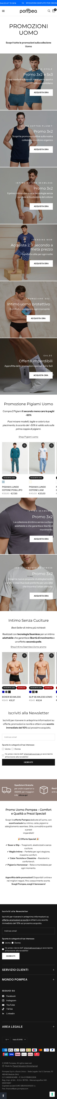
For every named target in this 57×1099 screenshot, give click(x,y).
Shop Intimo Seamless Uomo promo (28, 647)
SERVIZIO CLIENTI (15, 969)
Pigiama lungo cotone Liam (37, 488)
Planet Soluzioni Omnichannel (25, 1066)
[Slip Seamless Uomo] (42, 668)
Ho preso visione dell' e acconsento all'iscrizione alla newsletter (29, 755)
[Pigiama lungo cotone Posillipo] (15, 458)
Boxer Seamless (11, 697)
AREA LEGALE (12, 1026)
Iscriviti (28, 762)
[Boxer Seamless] (15, 668)
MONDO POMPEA (15, 979)
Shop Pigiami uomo (28, 437)
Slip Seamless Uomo (40, 697)
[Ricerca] (49, 11)
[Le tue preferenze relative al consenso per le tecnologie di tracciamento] (52, 1094)
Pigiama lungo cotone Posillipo (12, 488)
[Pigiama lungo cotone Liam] (42, 458)
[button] (3, 1095)
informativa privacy (32, 754)
